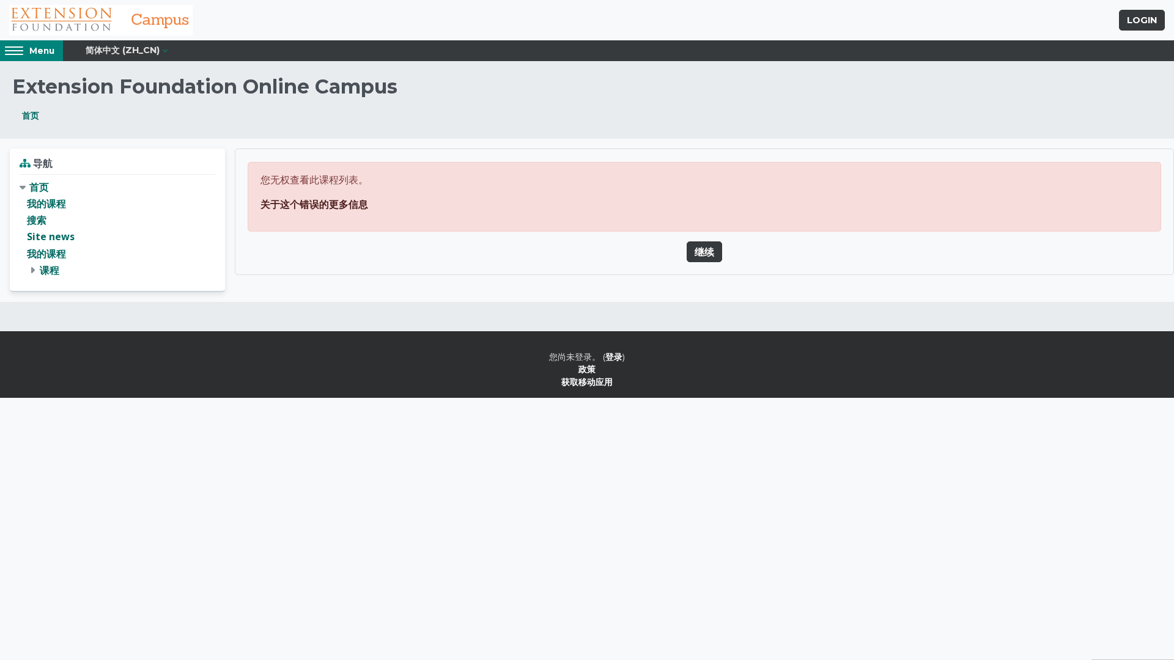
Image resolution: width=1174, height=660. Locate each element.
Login (1142, 20)
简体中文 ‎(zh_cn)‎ (123, 50)
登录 (613, 356)
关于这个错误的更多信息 (314, 204)
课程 (49, 270)
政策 (587, 369)
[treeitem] (117, 229)
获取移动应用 (587, 381)
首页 (30, 115)
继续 (704, 251)
